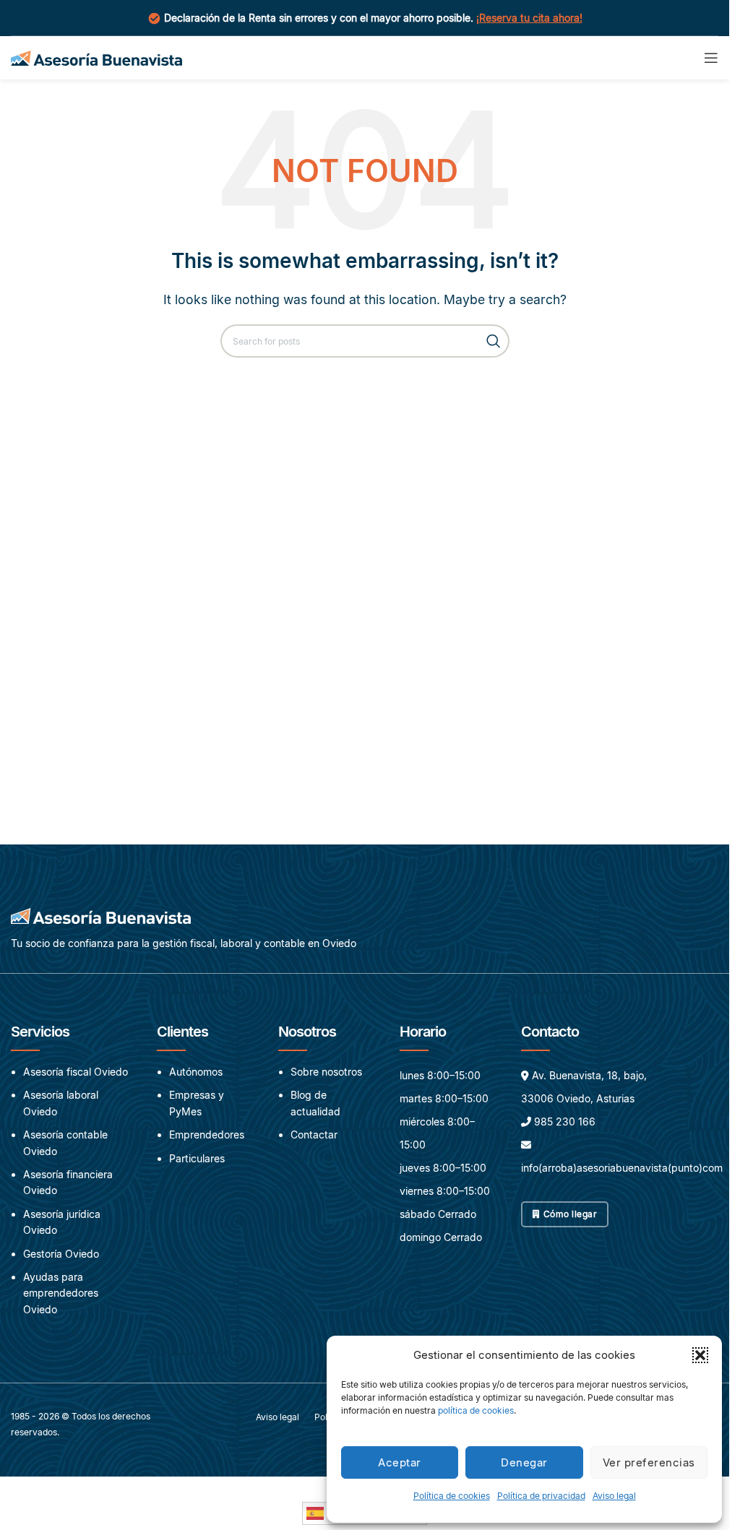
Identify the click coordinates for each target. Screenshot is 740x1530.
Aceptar (399, 1462)
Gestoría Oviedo (61, 1254)
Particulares (197, 1158)
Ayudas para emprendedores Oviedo (60, 1293)
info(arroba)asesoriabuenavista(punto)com (622, 1168)
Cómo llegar (570, 1214)
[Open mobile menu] (711, 57)
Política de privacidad (541, 1495)
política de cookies (476, 1410)
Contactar (314, 1134)
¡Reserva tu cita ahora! (529, 18)
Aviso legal (614, 1495)
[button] (700, 1355)
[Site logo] (96, 56)
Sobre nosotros (326, 1072)
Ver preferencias (649, 1462)
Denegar (524, 1462)
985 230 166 (564, 1121)
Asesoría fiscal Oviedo (75, 1072)
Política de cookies (451, 1495)
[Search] (492, 341)
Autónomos (196, 1072)
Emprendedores (206, 1134)
